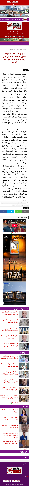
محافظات (24, 47)
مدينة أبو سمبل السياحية (23, 205)
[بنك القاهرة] (14, 233)
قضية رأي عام (25, 448)
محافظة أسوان (22, 202)
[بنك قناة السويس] (14, 293)
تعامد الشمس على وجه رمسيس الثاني (9, 202)
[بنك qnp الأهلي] (14, 8)
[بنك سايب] (14, 269)
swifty (20, 448)
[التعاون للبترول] (14, 246)
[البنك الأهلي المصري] (14, 12)
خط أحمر (14, 205)
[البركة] (14, 15)
